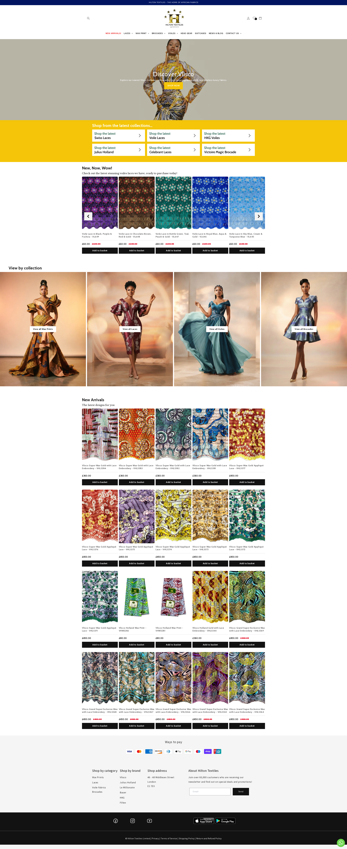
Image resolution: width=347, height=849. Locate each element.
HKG (122, 797)
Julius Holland (128, 782)
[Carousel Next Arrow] (259, 216)
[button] (88, 18)
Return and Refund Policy (209, 838)
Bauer (123, 792)
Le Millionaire (127, 787)
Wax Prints (98, 777)
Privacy (155, 838)
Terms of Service (169, 838)
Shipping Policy (187, 838)
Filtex (123, 802)
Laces (95, 782)
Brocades (97, 791)
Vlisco (123, 777)
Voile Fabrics (99, 787)
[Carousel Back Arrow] (88, 216)
